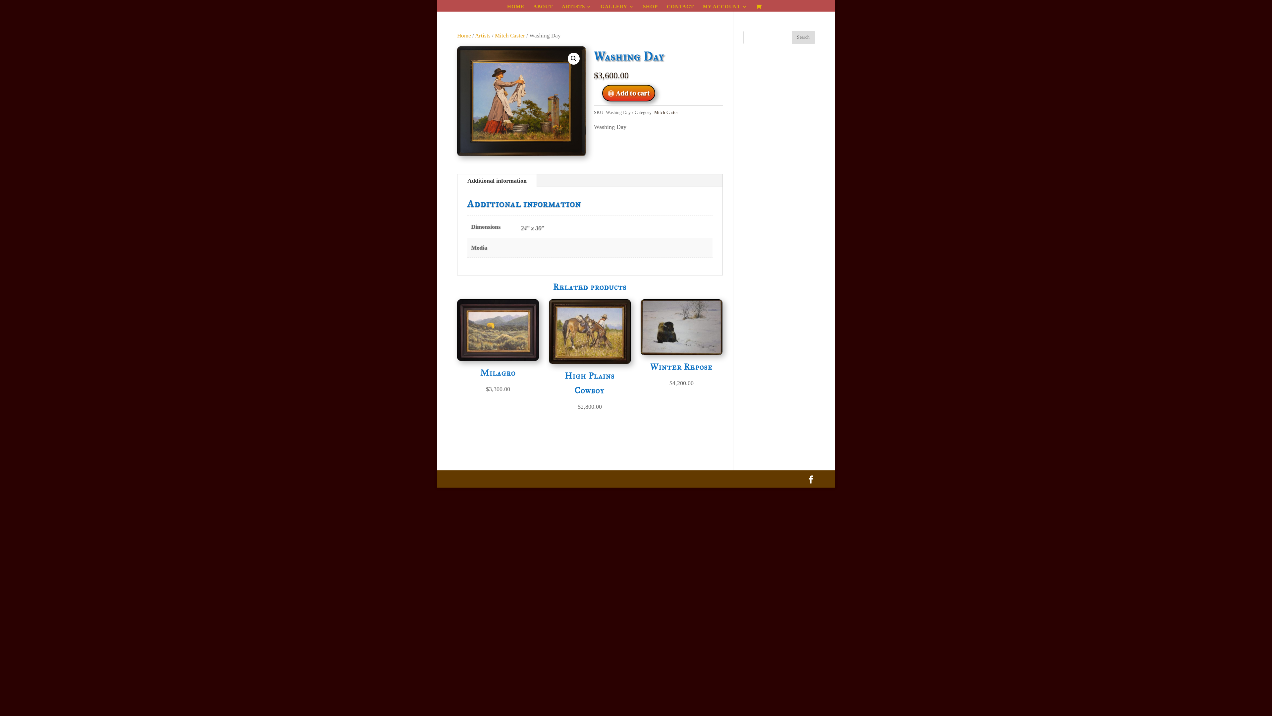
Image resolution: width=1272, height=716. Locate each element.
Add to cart (633, 93)
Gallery (614, 6)
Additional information (497, 180)
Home (515, 6)
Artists (573, 6)
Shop (650, 6)
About (543, 6)
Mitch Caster (510, 35)
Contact (680, 6)
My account (722, 6)
